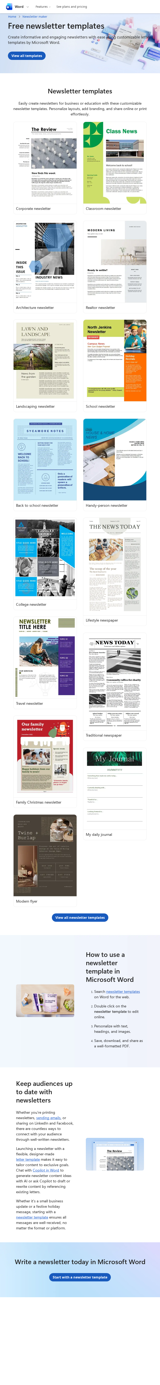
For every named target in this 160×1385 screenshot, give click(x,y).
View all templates (26, 55)
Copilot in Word (46, 1170)
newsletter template (32, 1217)
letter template (28, 1159)
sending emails (48, 1117)
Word (19, 6)
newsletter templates (123, 991)
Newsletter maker (34, 17)
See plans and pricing (71, 7)
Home (12, 17)
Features (42, 7)
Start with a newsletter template (80, 1277)
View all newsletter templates (80, 917)
